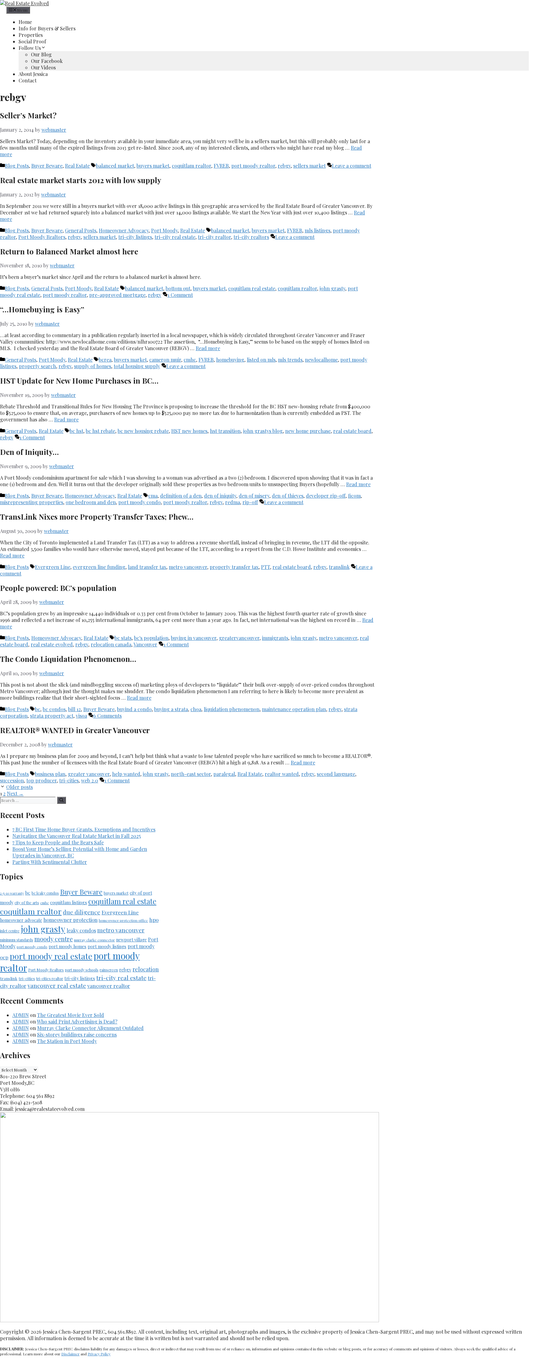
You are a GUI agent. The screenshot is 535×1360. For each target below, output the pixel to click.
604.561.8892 (520, 3)
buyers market (153, 165)
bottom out (178, 288)
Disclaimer (70, 1353)
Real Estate (77, 165)
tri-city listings (135, 237)
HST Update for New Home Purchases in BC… (79, 380)
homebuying (230, 359)
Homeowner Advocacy (124, 230)
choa (195, 709)
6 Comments (107, 715)
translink (339, 567)
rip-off (250, 502)
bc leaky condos (45, 893)
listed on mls (261, 359)
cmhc (190, 359)
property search (37, 366)
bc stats (123, 638)
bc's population (151, 638)
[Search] (61, 800)
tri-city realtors (251, 237)
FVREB (221, 165)
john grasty (332, 288)
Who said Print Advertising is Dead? (77, 1021)
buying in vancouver (193, 638)
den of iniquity (220, 495)
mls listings (317, 230)
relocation (146, 969)
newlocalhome (321, 359)
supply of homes (92, 366)
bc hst (76, 431)
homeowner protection (70, 919)
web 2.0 (89, 780)
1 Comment (180, 295)
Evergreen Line (52, 567)
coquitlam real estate (251, 288)
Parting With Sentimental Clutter (49, 862)
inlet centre (10, 930)
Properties (31, 35)
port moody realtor (253, 165)
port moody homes (67, 946)
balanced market (115, 165)
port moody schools (81, 969)
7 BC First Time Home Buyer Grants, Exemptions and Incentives (83, 829)
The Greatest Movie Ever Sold (70, 1015)
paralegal (224, 774)
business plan (50, 774)
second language (336, 774)
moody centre (53, 939)
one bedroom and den (91, 502)
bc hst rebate (100, 431)
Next (15, 793)
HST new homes (189, 431)
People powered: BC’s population (58, 588)
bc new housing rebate (143, 431)
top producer (41, 780)
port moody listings (107, 946)
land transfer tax (147, 567)
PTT (265, 567)
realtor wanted (282, 774)
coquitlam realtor (191, 165)
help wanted (126, 774)
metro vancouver (188, 567)
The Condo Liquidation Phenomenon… (68, 659)
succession (12, 780)
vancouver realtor (108, 985)
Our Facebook (47, 61)
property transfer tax (234, 567)
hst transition (225, 431)
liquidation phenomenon (231, 709)
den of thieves (287, 495)
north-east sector (191, 774)
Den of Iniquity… (29, 452)
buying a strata (171, 709)
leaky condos (81, 930)
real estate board (352, 431)
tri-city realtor (214, 237)
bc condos (54, 709)
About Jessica (33, 74)
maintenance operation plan (294, 709)
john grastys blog (263, 431)
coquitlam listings (68, 902)
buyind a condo (134, 709)
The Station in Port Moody (67, 1041)
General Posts (80, 230)
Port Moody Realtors (41, 237)
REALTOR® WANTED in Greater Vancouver (75, 730)
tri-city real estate (174, 237)
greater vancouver (89, 774)
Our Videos (43, 67)
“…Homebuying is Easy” (42, 309)
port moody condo (139, 502)
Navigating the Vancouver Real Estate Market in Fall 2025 (76, 836)
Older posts (19, 787)
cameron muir (165, 359)
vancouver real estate (57, 985)
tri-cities (69, 780)
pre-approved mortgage (117, 295)
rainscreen (109, 969)
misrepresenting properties (31, 502)
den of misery (254, 495)
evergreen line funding (99, 567)
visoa (81, 715)
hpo (154, 919)
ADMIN (20, 1015)
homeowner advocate (21, 920)
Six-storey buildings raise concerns (77, 1034)
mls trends (290, 359)
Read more (208, 348)
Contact (28, 80)
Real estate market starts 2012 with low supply (80, 180)
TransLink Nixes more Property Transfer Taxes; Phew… (97, 517)
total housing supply (137, 366)
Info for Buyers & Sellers (47, 28)
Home (25, 22)
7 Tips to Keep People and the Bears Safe (58, 842)
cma (153, 495)
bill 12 (74, 709)
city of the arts (27, 902)
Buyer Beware (47, 165)
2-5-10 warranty (12, 893)
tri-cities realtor (49, 978)
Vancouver (145, 644)
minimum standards (16, 939)
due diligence (81, 912)
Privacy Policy (99, 1353)
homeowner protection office (123, 920)
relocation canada (111, 644)
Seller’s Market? (28, 115)
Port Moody (164, 230)
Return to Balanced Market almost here (69, 251)
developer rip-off (326, 495)
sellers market (309, 165)
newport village (131, 940)
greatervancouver (239, 638)
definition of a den (181, 495)
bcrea (105, 359)
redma (232, 502)
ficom (354, 495)
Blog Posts (17, 165)
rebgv (284, 165)
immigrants (275, 638)
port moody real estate (51, 956)
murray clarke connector (94, 939)
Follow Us (30, 48)
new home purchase (308, 431)
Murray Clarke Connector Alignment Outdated (90, 1028)
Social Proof (32, 41)
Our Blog (41, 54)
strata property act (51, 715)
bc (37, 709)
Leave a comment (351, 165)
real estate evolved (52, 644)
